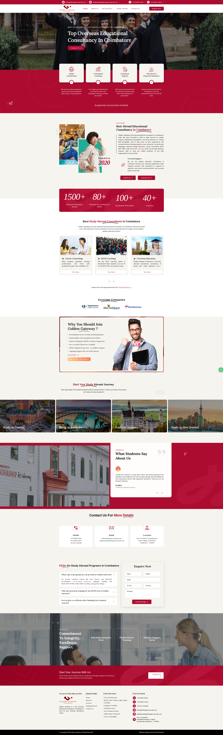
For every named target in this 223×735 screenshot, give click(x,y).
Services (88, 703)
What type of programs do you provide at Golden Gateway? (86, 575)
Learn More (72, 355)
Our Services (107, 9)
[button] (109, 281)
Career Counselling (110, 716)
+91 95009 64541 (137, 2)
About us (127, 178)
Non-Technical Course (111, 711)
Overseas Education (74, 258)
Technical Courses (145, 258)
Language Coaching (110, 705)
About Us (94, 9)
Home (85, 9)
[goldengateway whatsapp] (221, 370)
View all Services (124, 287)
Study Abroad (122, 9)
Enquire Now (156, 8)
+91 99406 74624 (156, 2)
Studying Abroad (91, 706)
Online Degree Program (112, 258)
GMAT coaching (138, 149)
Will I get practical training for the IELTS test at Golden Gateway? (85, 592)
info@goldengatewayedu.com (76, 2)
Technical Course (109, 708)
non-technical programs (82, 581)
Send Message (141, 602)
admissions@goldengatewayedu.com (105, 2)
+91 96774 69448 (75, 543)
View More (75, 272)
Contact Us (135, 9)
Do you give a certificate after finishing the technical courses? (83, 601)
